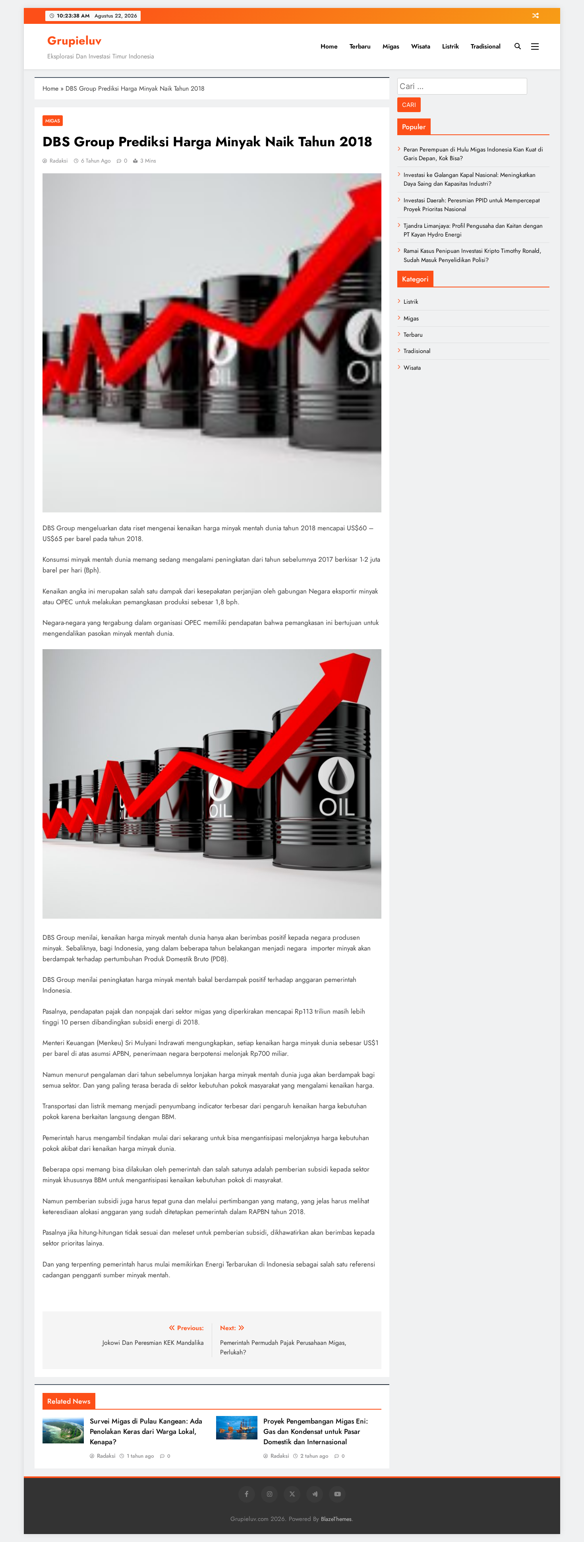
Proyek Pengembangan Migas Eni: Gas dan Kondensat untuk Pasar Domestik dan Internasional (315, 1431)
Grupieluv (74, 40)
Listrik (450, 46)
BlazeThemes (336, 1519)
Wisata (420, 46)
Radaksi (59, 161)
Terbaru (360, 46)
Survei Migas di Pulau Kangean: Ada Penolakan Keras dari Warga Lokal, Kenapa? (146, 1431)
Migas (391, 46)
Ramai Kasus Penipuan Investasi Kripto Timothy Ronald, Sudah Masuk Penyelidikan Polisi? (472, 255)
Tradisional (486, 46)
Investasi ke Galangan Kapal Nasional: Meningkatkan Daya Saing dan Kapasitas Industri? (470, 179)
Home (329, 46)
